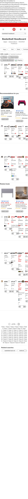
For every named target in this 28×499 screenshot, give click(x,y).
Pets (6, 9)
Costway (26, 80)
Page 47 (7, 342)
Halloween (11, 2)
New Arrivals (16, 17)
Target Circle (17, 22)
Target (5, 42)
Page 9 (15, 328)
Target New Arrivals (5, 1)
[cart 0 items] (24, 29)
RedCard (11, 22)
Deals (5, 17)
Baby (7, 8)
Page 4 (17, 326)
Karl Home (12, 172)
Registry (7, 22)
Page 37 (5, 339)
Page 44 (16, 341)
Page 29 (16, 335)
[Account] (20, 29)
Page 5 (21, 326)
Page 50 (22, 342)
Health (9, 9)
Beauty (11, 8)
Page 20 (21, 332)
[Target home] (14, 29)
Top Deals (10, 18)
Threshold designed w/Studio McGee (19, 267)
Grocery (11, 6)
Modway (19, 296)
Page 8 (10, 328)
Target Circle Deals (18, 18)
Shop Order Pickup (6, 20)
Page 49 (17, 342)
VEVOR (12, 287)
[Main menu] (3, 29)
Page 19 (16, 332)
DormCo (18, 70)
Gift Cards (6, 15)
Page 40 (21, 339)
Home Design (26, 268)
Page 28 (10, 335)
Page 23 (10, 333)
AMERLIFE (18, 232)
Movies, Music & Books (10, 13)
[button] (20, 111)
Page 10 (19, 328)
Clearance (10, 17)
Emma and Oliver (12, 70)
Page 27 (5, 335)
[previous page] (9, 324)
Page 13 (10, 330)
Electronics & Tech (18, 11)
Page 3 (12, 326)
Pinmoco (26, 172)
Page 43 (10, 341)
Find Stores (24, 22)
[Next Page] (25, 350)
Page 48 (12, 342)
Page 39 (16, 339)
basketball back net (10, 350)
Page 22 (5, 333)
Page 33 (10, 337)
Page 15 (21, 330)
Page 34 (16, 337)
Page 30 (21, 335)
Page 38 (10, 339)
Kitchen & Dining (19, 4)
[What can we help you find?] (14, 33)
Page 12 (5, 330)
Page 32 (5, 337)
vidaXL (5, 258)
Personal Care (17, 8)
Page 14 (16, 330)
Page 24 (16, 333)
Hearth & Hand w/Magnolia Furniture (5, 287)
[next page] (18, 324)
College (6, 2)
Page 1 (3, 326)
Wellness (13, 9)
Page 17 (5, 332)
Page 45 (21, 341)
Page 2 (8, 326)
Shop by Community (14, 15)
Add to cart (5, 119)
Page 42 (5, 341)
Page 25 (21, 333)
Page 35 (21, 337)
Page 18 (10, 332)
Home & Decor (11, 4)
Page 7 (6, 328)
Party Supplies (21, 13)
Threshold (5, 70)
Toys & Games (9, 11)
